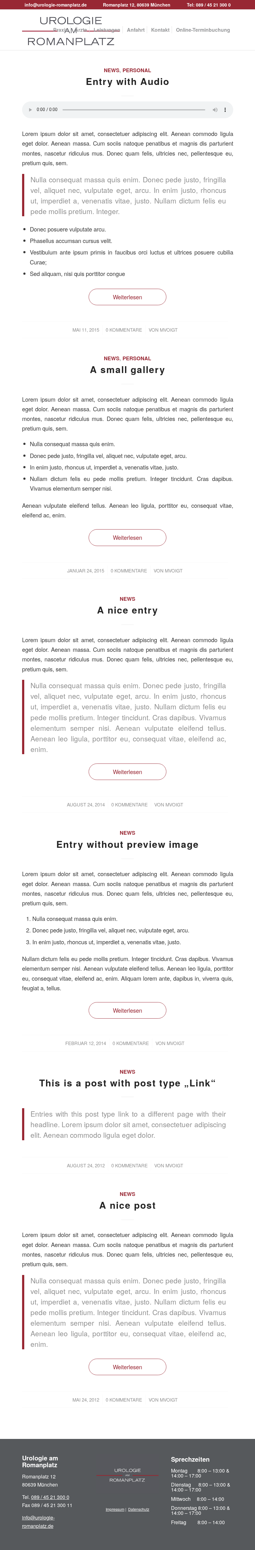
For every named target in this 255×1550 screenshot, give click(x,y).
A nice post (127, 1205)
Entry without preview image (127, 844)
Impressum (115, 1509)
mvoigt (169, 329)
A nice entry (127, 609)
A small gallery (127, 369)
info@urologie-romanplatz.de (56, 5)
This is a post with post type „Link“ (127, 1082)
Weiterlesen (127, 297)
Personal (137, 70)
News (111, 70)
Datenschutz (138, 1509)
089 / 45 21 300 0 (50, 1497)
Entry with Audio (127, 81)
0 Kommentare (124, 329)
